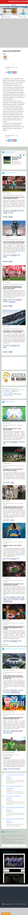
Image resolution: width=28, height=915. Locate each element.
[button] (23, 14)
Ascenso (12, 482)
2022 (4, 519)
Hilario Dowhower (10, 786)
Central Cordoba (11, 299)
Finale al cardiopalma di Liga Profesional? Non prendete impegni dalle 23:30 (13, 718)
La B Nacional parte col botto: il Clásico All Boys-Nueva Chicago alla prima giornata (13, 507)
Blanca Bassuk (9, 818)
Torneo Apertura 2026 (7, 601)
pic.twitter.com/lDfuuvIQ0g (7, 392)
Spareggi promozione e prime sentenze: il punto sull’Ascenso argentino (13, 470)
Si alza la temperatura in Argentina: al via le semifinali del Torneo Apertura (13, 584)
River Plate (5, 212)
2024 (4, 482)
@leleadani (9, 391)
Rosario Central (16, 598)
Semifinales (22, 598)
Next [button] (23, 870)
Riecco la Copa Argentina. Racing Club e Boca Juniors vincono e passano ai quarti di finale (14, 242)
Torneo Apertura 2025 (15, 692)
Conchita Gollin (10, 774)
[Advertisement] (14, 33)
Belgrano (19, 596)
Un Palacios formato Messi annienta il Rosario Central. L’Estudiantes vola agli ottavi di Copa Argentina (12, 287)
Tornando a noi (6, 758)
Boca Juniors (13, 558)
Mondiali (20, 640)
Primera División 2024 (7, 732)
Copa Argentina (13, 210)
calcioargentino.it (10, 8)
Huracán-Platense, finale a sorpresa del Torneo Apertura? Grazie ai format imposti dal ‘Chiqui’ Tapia (13, 677)
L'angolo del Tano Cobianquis (16, 730)
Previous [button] (6, 870)
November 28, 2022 (7, 395)
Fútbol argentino (21, 210)
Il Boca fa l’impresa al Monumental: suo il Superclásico (17, 158)
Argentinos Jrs (13, 596)
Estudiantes (5, 301)
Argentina (8, 210)
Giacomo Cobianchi (10, 670)
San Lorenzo (10, 212)
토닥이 (8, 796)
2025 (4, 441)
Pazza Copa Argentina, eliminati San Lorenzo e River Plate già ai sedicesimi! (14, 198)
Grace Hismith (9, 807)
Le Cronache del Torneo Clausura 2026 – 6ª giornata (11, 842)
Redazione (6, 59)
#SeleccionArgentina (6, 389)
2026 (4, 210)
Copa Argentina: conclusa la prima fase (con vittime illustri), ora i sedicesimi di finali (13, 331)
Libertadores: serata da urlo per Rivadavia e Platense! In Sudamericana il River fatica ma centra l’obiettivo (14, 859)
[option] (14, 162)
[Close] (27, 1)
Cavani (18, 558)
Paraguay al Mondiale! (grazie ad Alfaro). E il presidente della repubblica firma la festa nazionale (13, 627)
